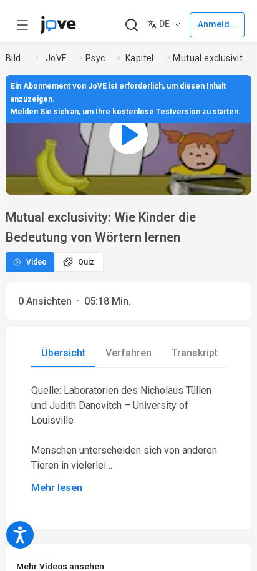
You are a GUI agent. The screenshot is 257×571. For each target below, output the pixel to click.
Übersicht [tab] (63, 353)
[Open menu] (22, 25)
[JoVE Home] (58, 25)
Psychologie (98, 58)
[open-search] (131, 25)
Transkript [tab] (195, 353)
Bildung (18, 58)
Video (36, 262)
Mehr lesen (56, 488)
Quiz (86, 262)
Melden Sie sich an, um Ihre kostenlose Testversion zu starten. (126, 111)
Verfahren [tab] (128, 353)
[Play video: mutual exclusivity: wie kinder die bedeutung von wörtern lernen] (128, 135)
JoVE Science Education (60, 58)
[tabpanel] (128, 439)
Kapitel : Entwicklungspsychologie (143, 58)
